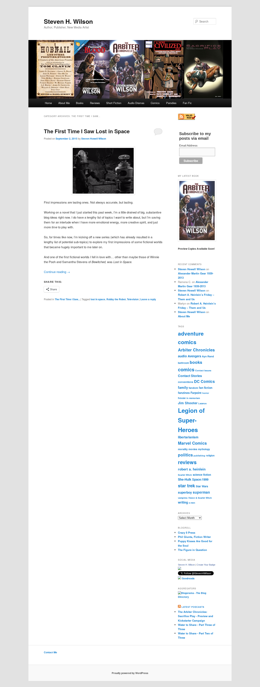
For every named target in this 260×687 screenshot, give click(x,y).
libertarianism (188, 437)
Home (48, 103)
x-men (192, 502)
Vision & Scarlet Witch (200, 497)
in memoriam (193, 398)
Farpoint (196, 393)
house (182, 398)
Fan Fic (187, 103)
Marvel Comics (192, 443)
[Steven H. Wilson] (179, 569)
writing (183, 502)
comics (186, 369)
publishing (199, 455)
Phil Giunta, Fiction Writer (194, 537)
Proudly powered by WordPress (130, 673)
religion (210, 455)
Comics (155, 103)
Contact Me (50, 652)
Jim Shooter (187, 402)
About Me (64, 103)
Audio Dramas (136, 103)
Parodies (171, 103)
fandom (193, 388)
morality (183, 449)
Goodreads (188, 578)
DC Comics (204, 381)
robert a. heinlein (192, 469)
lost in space (98, 299)
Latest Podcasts (193, 607)
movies (192, 449)
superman (201, 492)
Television (133, 299)
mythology (204, 449)
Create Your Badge (206, 564)
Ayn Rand (208, 356)
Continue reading (57, 272)
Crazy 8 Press (186, 532)
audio (182, 355)
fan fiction (205, 388)
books (196, 362)
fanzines (184, 393)
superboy (185, 492)
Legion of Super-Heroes (191, 420)
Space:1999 (200, 479)
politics (185, 455)
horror (205, 392)
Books (79, 103)
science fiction (202, 475)
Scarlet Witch (185, 474)
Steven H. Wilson (68, 21)
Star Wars (202, 486)
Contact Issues (203, 370)
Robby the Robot (116, 299)
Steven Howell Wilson (93, 138)
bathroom (183, 363)
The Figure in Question (192, 550)
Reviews (95, 103)
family (183, 387)
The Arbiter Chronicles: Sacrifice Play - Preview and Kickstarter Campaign (195, 616)
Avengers (194, 356)
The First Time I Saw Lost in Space (87, 131)
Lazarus (202, 403)
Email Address (188, 145)
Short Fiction (113, 103)
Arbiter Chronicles (196, 350)
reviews (187, 462)
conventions (185, 382)
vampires (182, 497)
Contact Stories (190, 375)
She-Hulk (184, 479)
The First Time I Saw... (67, 299)
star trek (186, 485)
